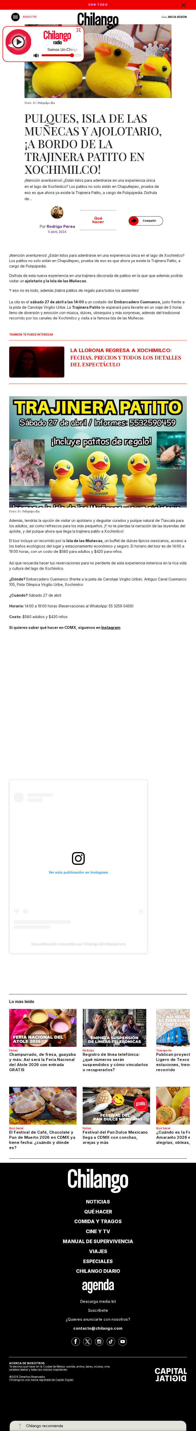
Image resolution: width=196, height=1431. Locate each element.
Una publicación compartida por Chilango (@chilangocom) (78, 944)
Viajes (98, 1251)
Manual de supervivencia (98, 1241)
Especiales (98, 1261)
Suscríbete (98, 1310)
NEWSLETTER (29, 17)
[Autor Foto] (57, 212)
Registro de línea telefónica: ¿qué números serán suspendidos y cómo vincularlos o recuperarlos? (115, 1062)
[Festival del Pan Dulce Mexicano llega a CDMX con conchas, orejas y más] (116, 1106)
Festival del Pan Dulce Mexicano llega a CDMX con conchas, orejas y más (115, 1137)
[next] (173, 455)
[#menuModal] (15, 17)
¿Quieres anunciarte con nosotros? (98, 1319)
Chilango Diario (98, 1271)
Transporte (164, 1050)
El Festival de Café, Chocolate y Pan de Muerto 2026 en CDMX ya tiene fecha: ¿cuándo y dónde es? (42, 1140)
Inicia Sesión (177, 16)
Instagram (110, 627)
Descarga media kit (98, 1301)
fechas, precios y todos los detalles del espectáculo (125, 357)
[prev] (22, 455)
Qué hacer (98, 220)
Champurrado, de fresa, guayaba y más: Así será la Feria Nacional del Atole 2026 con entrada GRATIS (42, 1062)
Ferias (13, 1050)
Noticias (88, 1050)
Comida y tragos (98, 1221)
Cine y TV (98, 1231)
